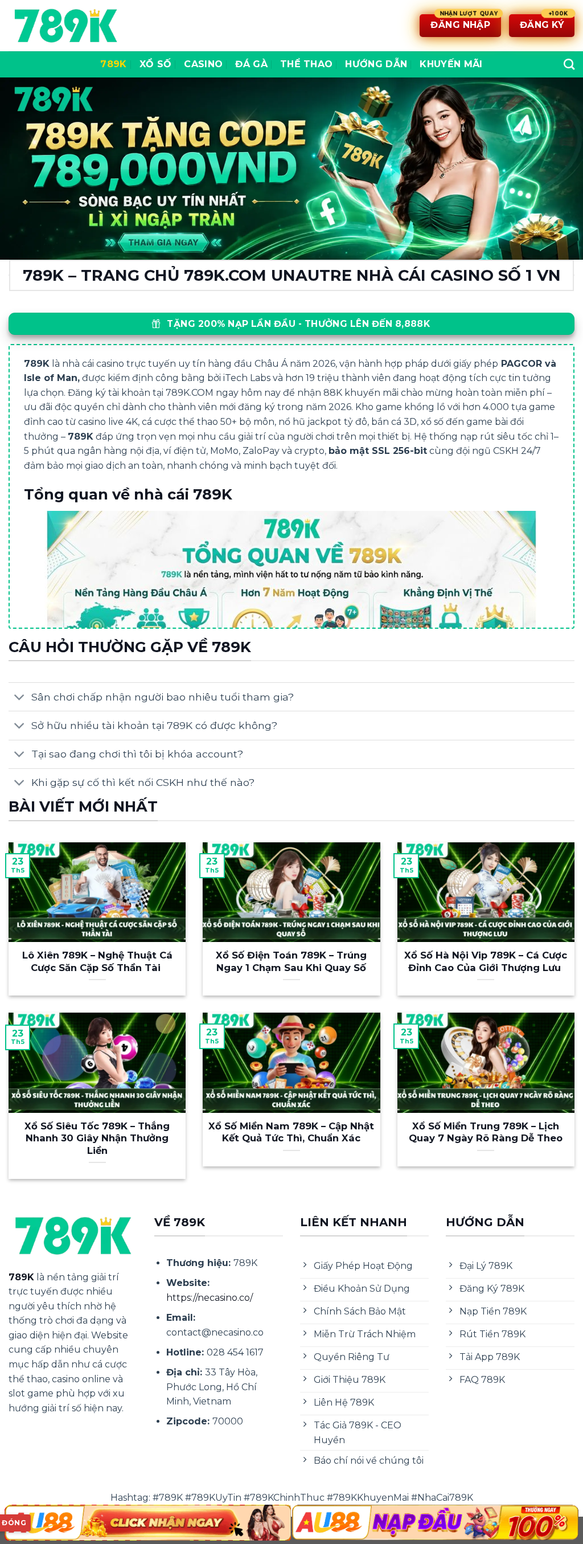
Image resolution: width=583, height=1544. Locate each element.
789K (113, 64)
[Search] (569, 64)
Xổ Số (155, 64)
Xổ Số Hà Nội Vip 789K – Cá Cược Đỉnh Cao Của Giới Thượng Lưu (485, 961)
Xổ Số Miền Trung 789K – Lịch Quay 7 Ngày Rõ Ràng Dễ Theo (486, 1132)
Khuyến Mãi (451, 64)
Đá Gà (251, 64)
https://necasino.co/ (209, 1297)
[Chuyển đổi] (20, 698)
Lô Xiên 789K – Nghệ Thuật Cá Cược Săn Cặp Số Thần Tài (97, 961)
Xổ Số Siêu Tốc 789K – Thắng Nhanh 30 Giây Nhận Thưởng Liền (97, 1138)
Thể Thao (306, 64)
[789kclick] (65, 26)
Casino (203, 64)
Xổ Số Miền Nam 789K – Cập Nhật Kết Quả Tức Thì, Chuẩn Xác (291, 1132)
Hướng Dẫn (376, 64)
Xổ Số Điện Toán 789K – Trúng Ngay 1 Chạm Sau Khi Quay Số (291, 961)
